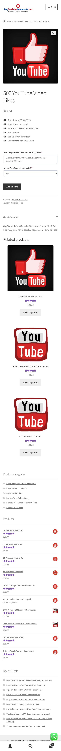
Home (9, 21)
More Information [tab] (11, 216)
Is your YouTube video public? (23, 167)
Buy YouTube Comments (25, 740)
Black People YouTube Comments (21, 483)
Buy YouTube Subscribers (17, 498)
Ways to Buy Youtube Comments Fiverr (23, 694)
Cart (47, 744)
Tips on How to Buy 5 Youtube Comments (24, 690)
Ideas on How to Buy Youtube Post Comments (26, 685)
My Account (10, 746)
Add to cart (12, 186)
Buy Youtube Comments (16, 488)
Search (30, 746)
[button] (53, 33)
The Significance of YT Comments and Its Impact (28, 714)
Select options (30, 312)
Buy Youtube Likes (20, 21)
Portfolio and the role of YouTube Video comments (28, 709)
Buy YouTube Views (14, 507)
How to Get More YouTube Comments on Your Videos (29, 680)
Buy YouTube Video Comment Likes (21, 502)
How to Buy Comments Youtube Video (22, 704)
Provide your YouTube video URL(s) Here (27, 152)
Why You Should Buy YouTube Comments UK (25, 699)
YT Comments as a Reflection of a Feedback (25, 726)
